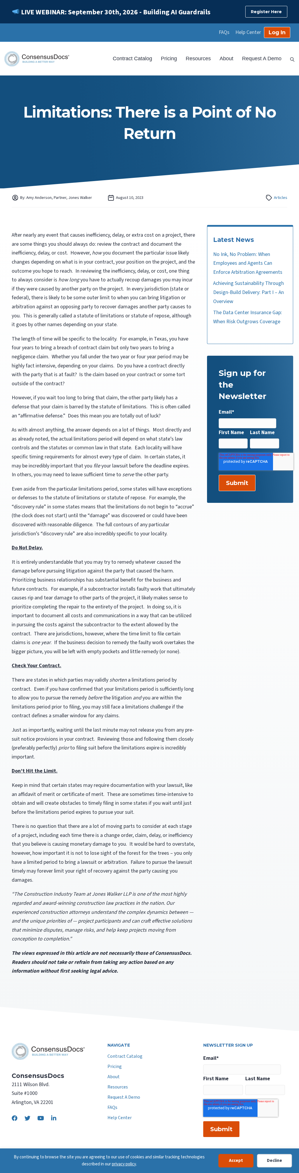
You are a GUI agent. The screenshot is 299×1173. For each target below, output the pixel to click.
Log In (277, 32)
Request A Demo (261, 58)
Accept (236, 1160)
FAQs (224, 32)
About (226, 58)
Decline (274, 1160)
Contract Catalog (132, 58)
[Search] (290, 59)
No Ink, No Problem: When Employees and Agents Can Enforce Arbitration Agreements (247, 263)
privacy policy (124, 1164)
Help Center (248, 32)
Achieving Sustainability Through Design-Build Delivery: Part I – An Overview (248, 292)
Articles (280, 198)
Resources (198, 58)
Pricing (169, 58)
